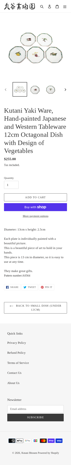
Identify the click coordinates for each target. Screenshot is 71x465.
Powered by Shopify (48, 453)
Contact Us (14, 373)
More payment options (35, 216)
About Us (13, 383)
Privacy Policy (16, 342)
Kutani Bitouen (29, 453)
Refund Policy (16, 352)
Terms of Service (18, 363)
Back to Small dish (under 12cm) (38, 307)
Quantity (9, 178)
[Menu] (65, 6)
